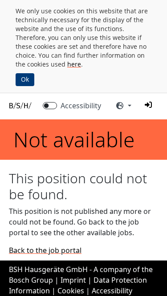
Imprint (73, 280)
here (74, 64)
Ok (25, 79)
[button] (148, 105)
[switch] (50, 105)
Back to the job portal (45, 250)
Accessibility (81, 106)
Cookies (70, 291)
